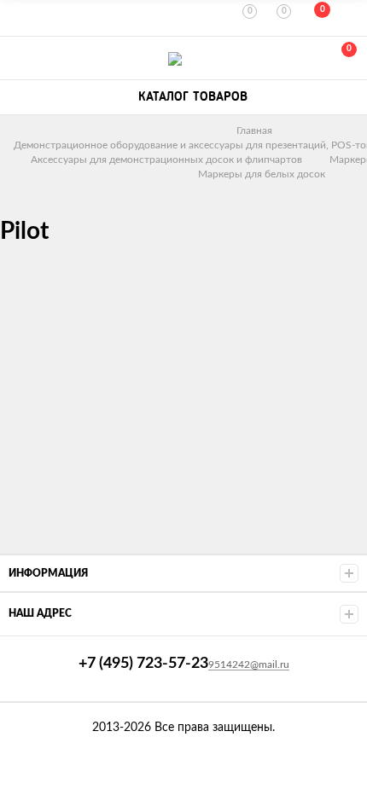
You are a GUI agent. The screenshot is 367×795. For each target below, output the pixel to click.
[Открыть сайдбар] (19, 17)
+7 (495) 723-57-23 (19, 58)
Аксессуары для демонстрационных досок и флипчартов (166, 159)
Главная (254, 130)
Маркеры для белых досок (261, 174)
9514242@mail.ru (248, 664)
